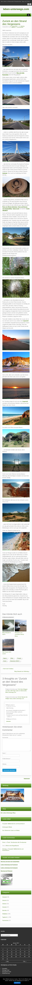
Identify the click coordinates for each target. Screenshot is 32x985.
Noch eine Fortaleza (8, 668)
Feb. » (24, 961)
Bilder (12, 658)
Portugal (19, 658)
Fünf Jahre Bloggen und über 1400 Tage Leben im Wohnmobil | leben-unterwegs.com (16, 691)
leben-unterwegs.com (16, 9)
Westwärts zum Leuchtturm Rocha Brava (19, 634)
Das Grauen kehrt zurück (6, 652)
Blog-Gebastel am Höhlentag (21, 671)
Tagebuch (13, 27)
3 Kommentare (20, 27)
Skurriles (4, 910)
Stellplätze (4, 913)
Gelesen (4, 903)
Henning (22, 26)
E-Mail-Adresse (6, 758)
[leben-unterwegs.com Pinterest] (28, 4)
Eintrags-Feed (5, 970)
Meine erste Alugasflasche (12, 845)
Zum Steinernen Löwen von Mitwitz (11, 830)
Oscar (3, 842)
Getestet (4, 907)
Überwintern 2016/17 (14, 661)
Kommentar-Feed (6, 971)
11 (11, 951)
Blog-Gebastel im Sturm (6, 633)
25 (11, 956)
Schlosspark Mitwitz (7, 827)
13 (20, 951)
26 (16, 956)
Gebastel (4, 897)
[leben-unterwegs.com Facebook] (30, 4)
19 (16, 954)
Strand (4, 661)
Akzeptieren (17, 982)
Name (4, 753)
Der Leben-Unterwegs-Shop (8, 812)
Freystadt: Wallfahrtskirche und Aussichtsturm (13, 823)
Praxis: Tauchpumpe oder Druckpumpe (16, 842)
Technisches (5, 920)
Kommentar (5, 737)
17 (7, 954)
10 (7, 951)
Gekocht (4, 900)
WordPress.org (6, 973)
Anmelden (4, 968)
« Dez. (7, 961)
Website (4, 764)
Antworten (8, 721)
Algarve (5, 658)
